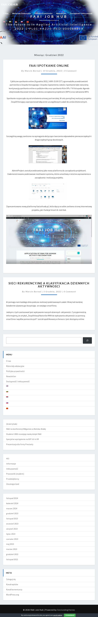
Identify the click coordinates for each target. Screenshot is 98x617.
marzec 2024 (11, 508)
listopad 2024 (12, 498)
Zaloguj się (11, 579)
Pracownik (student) (15, 473)
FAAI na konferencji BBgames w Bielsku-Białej (26, 429)
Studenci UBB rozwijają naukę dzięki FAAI (23, 434)
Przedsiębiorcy (12, 479)
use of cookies (57, 615)
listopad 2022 (12, 559)
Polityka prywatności (43, 13)
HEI (7, 458)
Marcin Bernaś (33, 71)
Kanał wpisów (12, 584)
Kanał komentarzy (14, 589)
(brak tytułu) (11, 424)
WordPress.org (12, 594)
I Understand (69, 615)
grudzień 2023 (12, 513)
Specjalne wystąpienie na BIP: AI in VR (22, 439)
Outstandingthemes (66, 610)
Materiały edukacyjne (21, 13)
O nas (5, 13)
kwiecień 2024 (12, 503)
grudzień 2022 (12, 554)
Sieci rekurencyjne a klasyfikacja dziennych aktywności (49, 285)
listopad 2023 (12, 518)
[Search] (87, 340)
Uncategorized (12, 484)
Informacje (11, 463)
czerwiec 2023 (12, 539)
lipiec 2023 (10, 534)
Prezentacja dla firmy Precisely (19, 444)
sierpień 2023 (12, 529)
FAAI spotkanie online (49, 65)
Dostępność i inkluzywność (81, 13)
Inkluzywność (12, 468)
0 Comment (70, 71)
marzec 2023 (11, 549)
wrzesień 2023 (12, 523)
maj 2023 (10, 544)
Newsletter (61, 13)
